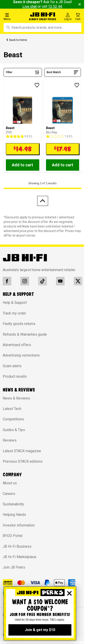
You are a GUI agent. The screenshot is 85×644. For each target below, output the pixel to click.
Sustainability (13, 504)
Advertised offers (17, 345)
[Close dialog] (69, 593)
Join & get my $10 (40, 630)
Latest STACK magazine (22, 451)
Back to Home (18, 40)
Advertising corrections (21, 355)
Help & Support (15, 302)
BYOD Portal (12, 536)
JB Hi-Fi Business (17, 546)
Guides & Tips (14, 430)
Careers (9, 494)
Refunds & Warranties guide (25, 334)
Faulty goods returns (19, 324)
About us (10, 483)
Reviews (10, 440)
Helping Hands (14, 514)
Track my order (14, 313)
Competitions (13, 419)
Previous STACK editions (23, 461)
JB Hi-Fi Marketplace (19, 557)
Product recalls (15, 376)
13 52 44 (55, 6)
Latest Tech (12, 409)
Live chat (29, 6)
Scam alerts (12, 366)
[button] (15, 16)
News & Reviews (16, 398)
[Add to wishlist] (37, 85)
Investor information (19, 525)
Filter (9, 72)
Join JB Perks (14, 567)
